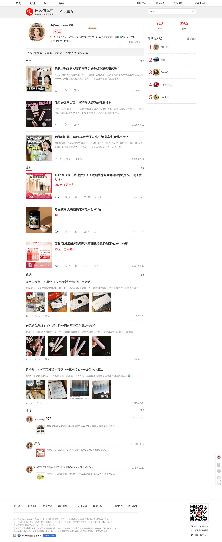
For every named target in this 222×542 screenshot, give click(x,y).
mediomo (165, 97)
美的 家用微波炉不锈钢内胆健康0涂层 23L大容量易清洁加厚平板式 (81, 426)
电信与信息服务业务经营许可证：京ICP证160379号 (63, 519)
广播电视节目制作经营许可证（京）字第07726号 (34, 525)
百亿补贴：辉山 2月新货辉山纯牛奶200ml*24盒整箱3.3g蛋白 (77, 450)
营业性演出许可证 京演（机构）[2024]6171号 (33, 522)
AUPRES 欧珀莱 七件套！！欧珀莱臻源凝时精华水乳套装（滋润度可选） (98, 177)
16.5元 (59, 215)
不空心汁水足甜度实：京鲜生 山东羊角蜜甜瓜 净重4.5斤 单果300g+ (81, 474)
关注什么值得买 (201, 530)
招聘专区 (47, 506)
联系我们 (32, 506)
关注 (57, 31)
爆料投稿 (177, 3)
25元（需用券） (65, 249)
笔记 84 (58, 52)
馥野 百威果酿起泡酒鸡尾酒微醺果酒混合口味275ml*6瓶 (91, 243)
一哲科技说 (166, 84)
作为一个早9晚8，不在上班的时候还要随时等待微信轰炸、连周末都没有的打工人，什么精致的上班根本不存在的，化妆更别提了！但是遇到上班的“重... (99, 111)
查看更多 (191, 38)
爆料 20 (38, 52)
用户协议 (118, 506)
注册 (204, 3)
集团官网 (141, 3)
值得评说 (165, 47)
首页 (18, 3)
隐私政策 (132, 506)
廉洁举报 (97, 506)
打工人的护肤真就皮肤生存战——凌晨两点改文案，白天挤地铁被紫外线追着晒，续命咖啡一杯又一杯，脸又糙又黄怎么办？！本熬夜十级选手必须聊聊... (99, 76)
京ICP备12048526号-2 (98, 519)
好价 (32, 3)
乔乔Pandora (59, 25)
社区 (47, 3)
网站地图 (62, 506)
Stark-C (165, 72)
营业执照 (108, 522)
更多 (142, 61)
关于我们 (18, 506)
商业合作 (160, 3)
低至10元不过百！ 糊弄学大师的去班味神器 (83, 102)
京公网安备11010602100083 (26, 519)
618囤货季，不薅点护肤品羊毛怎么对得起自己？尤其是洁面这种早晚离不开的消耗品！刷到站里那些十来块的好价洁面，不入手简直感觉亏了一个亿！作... (99, 145)
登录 (197, 3)
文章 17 (48, 52)
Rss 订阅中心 (200, 535)
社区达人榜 (172, 38)
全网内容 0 (70, 52)
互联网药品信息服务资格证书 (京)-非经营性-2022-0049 (79, 522)
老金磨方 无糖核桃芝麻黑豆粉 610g (78, 209)
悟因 (163, 59)
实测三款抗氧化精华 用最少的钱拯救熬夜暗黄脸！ (87, 68)
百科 (61, 3)
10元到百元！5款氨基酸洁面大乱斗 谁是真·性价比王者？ (92, 136)
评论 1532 (83, 52)
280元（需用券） (66, 184)
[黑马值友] (92, 28)
